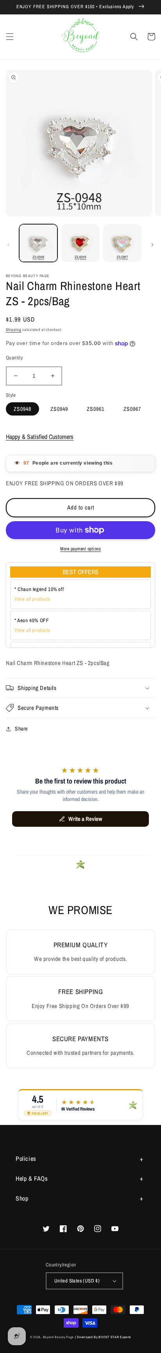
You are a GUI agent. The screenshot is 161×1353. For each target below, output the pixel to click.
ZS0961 (95, 408)
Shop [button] (22, 1198)
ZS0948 (22, 408)
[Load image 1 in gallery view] (38, 243)
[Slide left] (8, 244)
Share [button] (21, 728)
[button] (9, 36)
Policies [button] (26, 1158)
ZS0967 (132, 408)
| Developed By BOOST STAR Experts (103, 1337)
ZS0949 (59, 408)
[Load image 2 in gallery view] (80, 243)
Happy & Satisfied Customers (39, 436)
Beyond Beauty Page (58, 1337)
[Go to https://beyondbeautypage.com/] (80, 36)
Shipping (13, 329)
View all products (32, 599)
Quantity (14, 357)
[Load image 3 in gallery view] (122, 243)
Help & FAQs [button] (32, 1178)
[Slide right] (152, 244)
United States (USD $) (77, 1280)
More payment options (80, 549)
